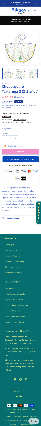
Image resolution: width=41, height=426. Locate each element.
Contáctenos (10, 288)
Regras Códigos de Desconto (16, 305)
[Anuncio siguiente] (36, 3)
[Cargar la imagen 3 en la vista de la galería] (32, 73)
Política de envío (12, 420)
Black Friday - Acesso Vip (15, 316)
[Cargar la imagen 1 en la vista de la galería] (8, 73)
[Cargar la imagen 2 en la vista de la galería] (20, 73)
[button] (5, 11)
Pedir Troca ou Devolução (15, 294)
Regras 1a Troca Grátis (14, 299)
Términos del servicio (30, 416)
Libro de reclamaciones (14, 322)
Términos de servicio (13, 256)
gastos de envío (21, 105)
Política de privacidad (14, 272)
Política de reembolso (24, 413)
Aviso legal (12, 424)
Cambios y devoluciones (14, 261)
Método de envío (11, 267)
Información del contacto (15, 250)
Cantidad (5, 133)
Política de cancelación (26, 424)
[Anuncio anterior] (4, 3)
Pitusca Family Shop (18, 409)
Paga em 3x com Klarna (14, 311)
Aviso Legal (9, 244)
